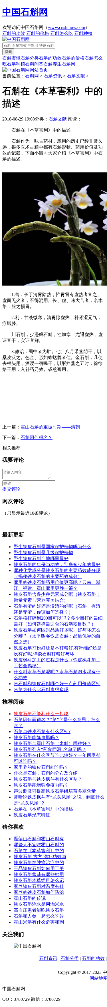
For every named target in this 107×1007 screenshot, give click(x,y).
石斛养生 (52, 64)
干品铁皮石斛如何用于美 (39, 868)
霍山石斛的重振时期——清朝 (50, 427)
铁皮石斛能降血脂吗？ (36, 737)
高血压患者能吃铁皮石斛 (39, 910)
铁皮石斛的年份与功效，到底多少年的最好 (57, 564)
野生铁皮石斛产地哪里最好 (41, 558)
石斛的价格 (37, 33)
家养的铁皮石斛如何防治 (39, 892)
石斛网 (68, 64)
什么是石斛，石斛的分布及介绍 (46, 773)
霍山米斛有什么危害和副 (39, 922)
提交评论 (11, 489)
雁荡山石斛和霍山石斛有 (39, 838)
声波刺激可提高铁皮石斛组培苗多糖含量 (55, 791)
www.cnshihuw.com (66, 27)
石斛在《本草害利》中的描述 (43, 809)
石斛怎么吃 (61, 33)
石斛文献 (76, 75)
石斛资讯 (11, 58)
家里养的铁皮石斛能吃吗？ (41, 767)
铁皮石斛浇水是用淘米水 (39, 904)
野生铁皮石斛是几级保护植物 (43, 552)
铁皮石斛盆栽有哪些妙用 (39, 874)
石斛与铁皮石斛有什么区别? (42, 731)
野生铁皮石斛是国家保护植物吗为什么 (52, 546)
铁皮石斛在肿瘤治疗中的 (39, 862)
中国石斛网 (25, 12)
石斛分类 (30, 58)
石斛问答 (34, 64)
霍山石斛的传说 (30, 898)
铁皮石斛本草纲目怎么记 (39, 880)
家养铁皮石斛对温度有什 (39, 886)
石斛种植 (83, 33)
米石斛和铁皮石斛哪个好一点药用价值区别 (57, 683)
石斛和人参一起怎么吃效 (39, 916)
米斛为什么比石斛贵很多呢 (41, 689)
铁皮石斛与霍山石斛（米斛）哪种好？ (52, 743)
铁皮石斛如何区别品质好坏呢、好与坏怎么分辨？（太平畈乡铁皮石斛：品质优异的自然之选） (57, 636)
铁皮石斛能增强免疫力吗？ (41, 785)
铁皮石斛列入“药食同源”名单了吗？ (50, 749)
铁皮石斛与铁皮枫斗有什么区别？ (48, 779)
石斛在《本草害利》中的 (39, 850)
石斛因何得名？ (37, 437)
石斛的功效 (13, 33)
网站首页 (39, 69)
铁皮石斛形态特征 (32, 814)
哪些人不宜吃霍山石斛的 (39, 844)
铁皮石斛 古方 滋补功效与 (40, 856)
